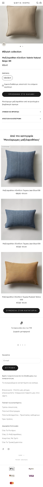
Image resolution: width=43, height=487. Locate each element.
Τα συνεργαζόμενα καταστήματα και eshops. (20, 383)
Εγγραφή (10, 368)
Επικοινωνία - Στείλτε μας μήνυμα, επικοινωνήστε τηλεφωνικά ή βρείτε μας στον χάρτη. (21, 393)
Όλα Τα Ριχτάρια (8, 430)
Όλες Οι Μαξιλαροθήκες (12, 434)
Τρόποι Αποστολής (9, 407)
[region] (21, 331)
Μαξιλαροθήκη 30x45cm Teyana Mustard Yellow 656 (21, 298)
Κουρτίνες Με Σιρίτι (10, 438)
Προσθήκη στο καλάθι (21, 94)
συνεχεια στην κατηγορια (21, 310)
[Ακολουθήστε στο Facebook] (3, 449)
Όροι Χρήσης (7, 419)
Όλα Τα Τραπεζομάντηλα (12, 442)
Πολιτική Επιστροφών (11, 411)
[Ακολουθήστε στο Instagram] (9, 449)
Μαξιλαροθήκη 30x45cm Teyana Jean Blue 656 (21, 244)
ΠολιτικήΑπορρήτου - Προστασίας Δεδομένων (21, 415)
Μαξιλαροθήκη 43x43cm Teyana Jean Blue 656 (21, 190)
